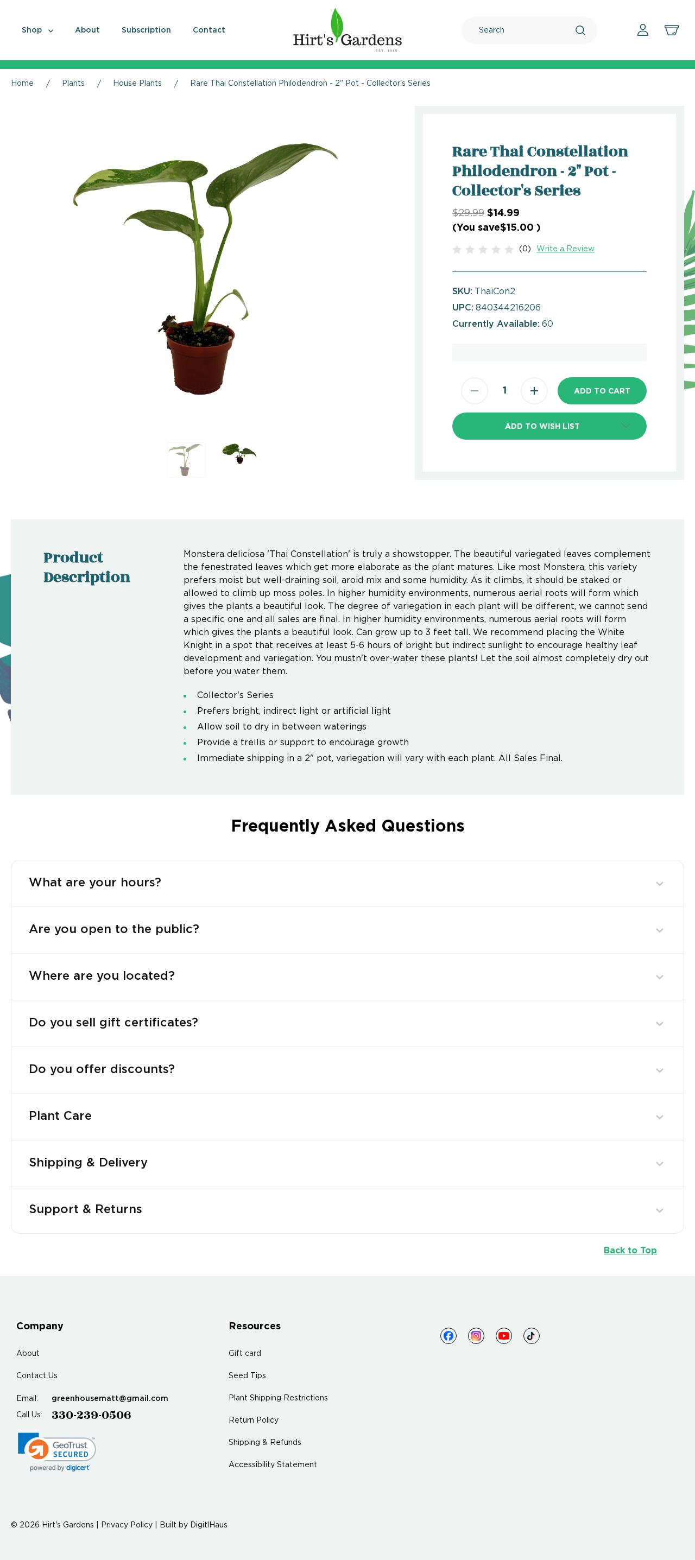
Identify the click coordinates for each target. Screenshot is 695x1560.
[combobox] (527, 30)
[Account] (642, 30)
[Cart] (672, 30)
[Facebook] (448, 1336)
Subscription (146, 30)
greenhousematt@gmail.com (110, 1399)
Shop (33, 30)
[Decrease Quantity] (474, 390)
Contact (209, 30)
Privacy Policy (127, 1525)
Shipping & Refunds (265, 1442)
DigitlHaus (209, 1525)
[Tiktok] (531, 1336)
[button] (549, 426)
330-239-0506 (91, 1415)
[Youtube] (504, 1336)
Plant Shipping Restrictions (278, 1398)
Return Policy (254, 1420)
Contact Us (37, 1376)
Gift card (245, 1353)
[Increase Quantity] (534, 390)
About (87, 30)
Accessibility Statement (273, 1465)
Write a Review (565, 249)
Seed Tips (247, 1376)
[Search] (580, 30)
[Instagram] (476, 1336)
